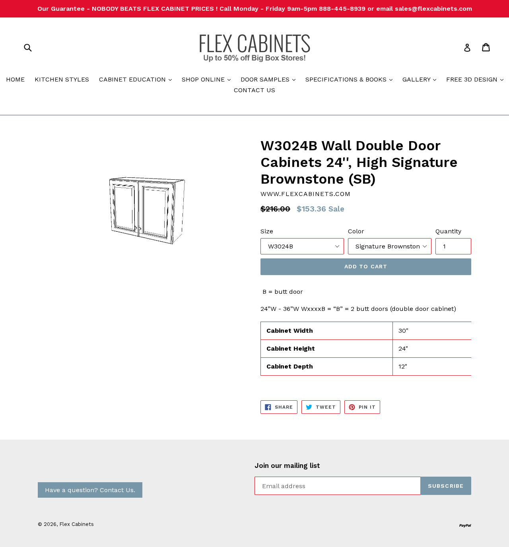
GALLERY (421, 79)
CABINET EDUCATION (137, 79)
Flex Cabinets (76, 524)
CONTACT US (254, 90)
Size (266, 231)
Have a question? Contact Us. (90, 490)
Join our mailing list (287, 465)
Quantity (448, 231)
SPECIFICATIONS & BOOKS (350, 79)
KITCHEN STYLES (62, 79)
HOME (15, 79)
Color (356, 231)
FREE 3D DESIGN (476, 79)
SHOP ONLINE (208, 79)
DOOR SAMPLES (270, 79)
